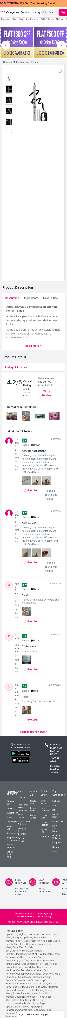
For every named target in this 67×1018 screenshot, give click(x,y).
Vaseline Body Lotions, (27, 1003)
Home (6, 62)
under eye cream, (39, 960)
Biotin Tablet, (22, 1006)
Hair (54, 810)
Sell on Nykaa (21, 839)
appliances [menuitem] (32, 19)
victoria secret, (45, 940)
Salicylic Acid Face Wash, (31, 1009)
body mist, (48, 973)
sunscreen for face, (38, 963)
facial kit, (20, 940)
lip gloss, (28, 937)
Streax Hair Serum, (23, 1000)
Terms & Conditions (24, 913)
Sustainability (13, 833)
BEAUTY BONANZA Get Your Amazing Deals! (27, 3)
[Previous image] (6, 131)
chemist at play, (34, 953)
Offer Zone (43, 802)
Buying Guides (32, 816)
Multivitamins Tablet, (25, 990)
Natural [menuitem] (60, 19)
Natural (55, 847)
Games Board (32, 809)
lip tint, (24, 960)
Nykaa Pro (44, 830)
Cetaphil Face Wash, (36, 986)
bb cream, (31, 940)
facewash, (19, 980)
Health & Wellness (56, 836)
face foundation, (27, 967)
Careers (10, 808)
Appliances (57, 821)
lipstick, (10, 934)
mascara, (48, 953)
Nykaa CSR (10, 827)
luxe (33, 12)
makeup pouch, (24, 973)
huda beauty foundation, (30, 977)
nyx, (28, 980)
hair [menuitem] (21, 19)
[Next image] (11, 131)
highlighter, (21, 934)
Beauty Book (32, 802)
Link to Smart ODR (10, 854)
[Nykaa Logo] (2, 11)
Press (9, 817)
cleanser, (20, 953)
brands (25, 12)
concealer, (46, 934)
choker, (38, 970)
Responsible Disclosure (13, 839)
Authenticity (12, 813)
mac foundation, (25, 970)
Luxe (54, 851)
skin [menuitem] (14, 19)
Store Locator (21, 815)
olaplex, (37, 973)
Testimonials (13, 821)
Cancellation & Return (24, 822)
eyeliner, (42, 944)
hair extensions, (28, 957)
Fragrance (57, 842)
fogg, (17, 960)
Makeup (17, 62)
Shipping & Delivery (22, 831)
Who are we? (10, 802)
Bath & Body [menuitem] (47, 19)
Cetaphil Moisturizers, (26, 996)
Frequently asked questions (23, 807)
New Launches (45, 809)
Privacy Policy (44, 916)
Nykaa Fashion (44, 823)
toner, (25, 950)
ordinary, (16, 950)
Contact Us (21, 799)
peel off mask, (40, 983)
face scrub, (18, 986)
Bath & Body (55, 815)
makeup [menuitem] (5, 19)
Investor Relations (11, 846)
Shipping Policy (45, 913)
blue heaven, (24, 983)
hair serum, (34, 934)
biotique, (17, 937)
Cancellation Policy (25, 916)
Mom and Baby (54, 828)
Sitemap (45, 836)
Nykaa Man (44, 816)
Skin (54, 805)
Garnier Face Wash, (23, 993)
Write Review (47, 393)
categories (12, 12)
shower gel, (19, 963)
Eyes (27, 62)
